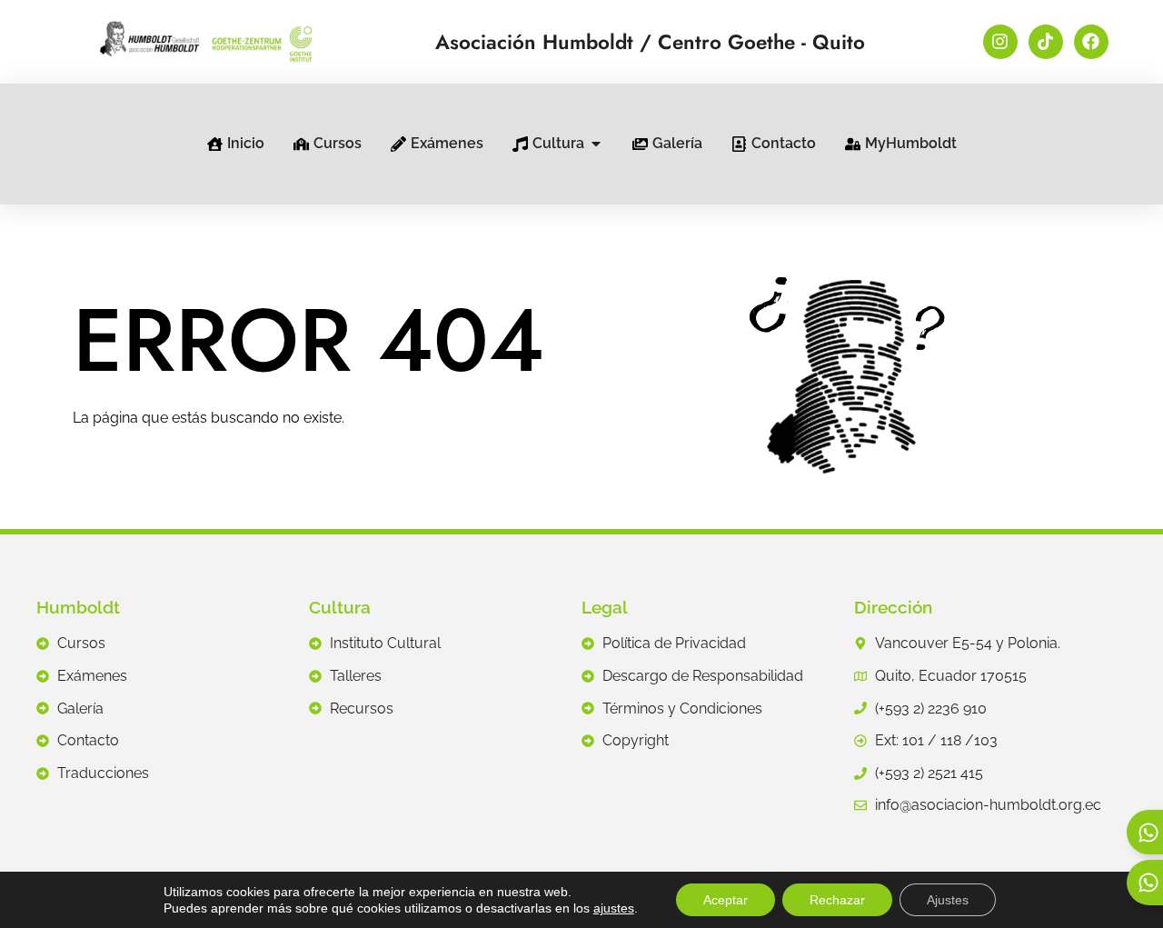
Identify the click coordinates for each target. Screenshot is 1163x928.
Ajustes (948, 900)
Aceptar (725, 900)
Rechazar (837, 900)
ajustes (613, 908)
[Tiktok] (1046, 42)
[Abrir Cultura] (596, 144)
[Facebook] (1091, 42)
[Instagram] (1000, 42)
